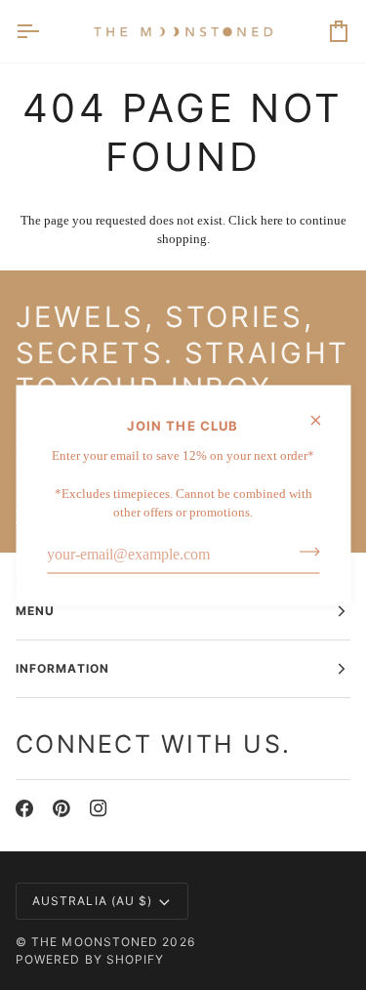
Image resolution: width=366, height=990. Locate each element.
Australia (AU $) (92, 900)
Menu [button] (35, 610)
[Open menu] (45, 31)
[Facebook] (24, 808)
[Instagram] (98, 808)
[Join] (303, 551)
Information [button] (62, 668)
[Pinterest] (61, 808)
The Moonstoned (94, 941)
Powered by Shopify (90, 959)
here (272, 220)
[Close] (323, 421)
